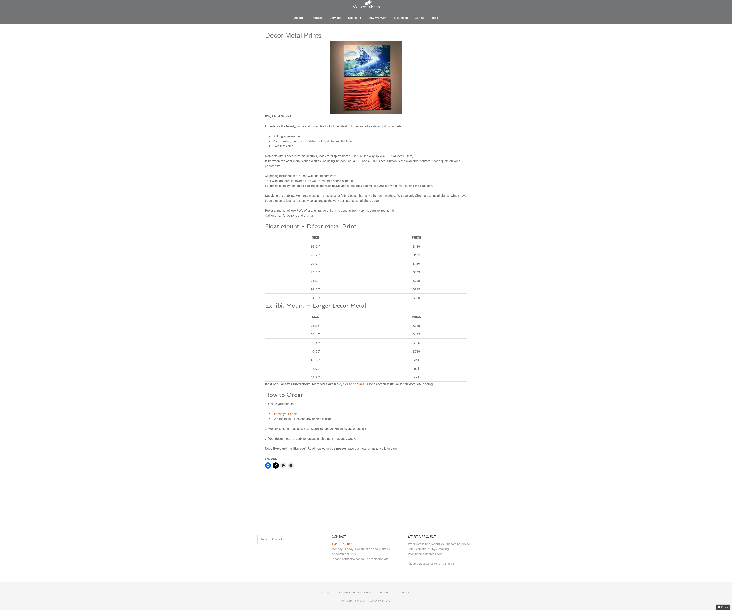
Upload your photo (285, 413)
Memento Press (366, 5)
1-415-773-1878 (342, 544)
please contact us (355, 384)
